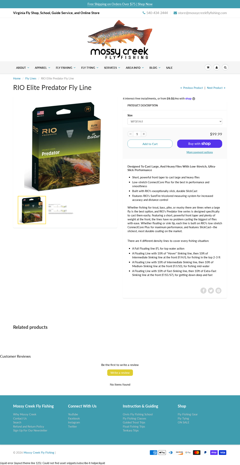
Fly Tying (88, 67)
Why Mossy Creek (24, 414)
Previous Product (192, 87)
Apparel (41, 67)
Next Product (215, 87)
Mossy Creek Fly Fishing (39, 452)
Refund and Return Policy (28, 426)
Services (110, 67)
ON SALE (183, 422)
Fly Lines (30, 78)
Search (17, 422)
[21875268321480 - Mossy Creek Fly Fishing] (65, 147)
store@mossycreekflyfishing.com (202, 13)
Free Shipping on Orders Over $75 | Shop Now (120, 4)
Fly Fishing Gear (188, 414)
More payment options (200, 152)
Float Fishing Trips (134, 426)
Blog (153, 67)
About (21, 67)
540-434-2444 (157, 13)
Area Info (133, 67)
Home (17, 78)
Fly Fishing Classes (134, 418)
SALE (169, 67)
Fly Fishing (64, 67)
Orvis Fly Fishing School (138, 414)
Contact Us (20, 418)
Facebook (74, 418)
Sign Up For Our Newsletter (30, 430)
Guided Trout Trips (134, 422)
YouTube (73, 414)
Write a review (120, 372)
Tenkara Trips (131, 430)
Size (130, 115)
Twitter (72, 426)
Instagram (74, 422)
